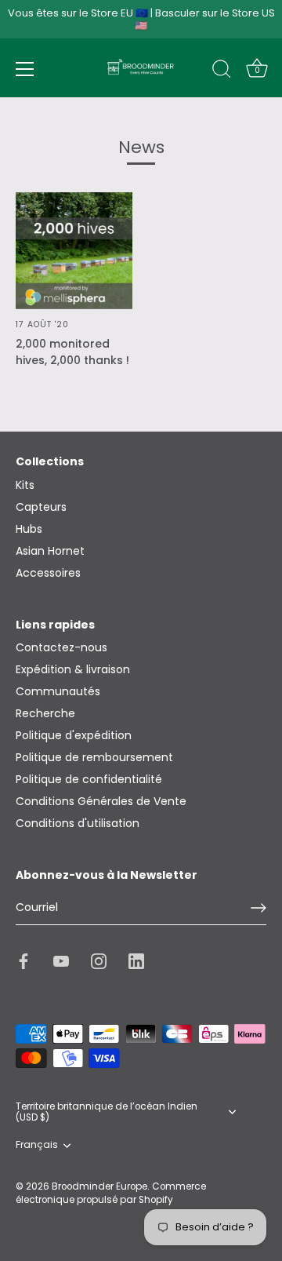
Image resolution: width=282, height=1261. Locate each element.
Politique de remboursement (94, 757)
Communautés (58, 691)
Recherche (45, 713)
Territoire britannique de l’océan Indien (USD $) (106, 1112)
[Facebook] (23, 960)
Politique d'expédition (74, 735)
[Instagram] (99, 960)
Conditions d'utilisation (77, 823)
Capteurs (41, 507)
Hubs (29, 529)
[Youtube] (61, 960)
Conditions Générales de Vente (101, 801)
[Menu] (25, 69)
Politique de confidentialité (89, 779)
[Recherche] (221, 71)
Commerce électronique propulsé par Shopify (111, 1193)
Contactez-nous (61, 647)
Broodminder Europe (99, 1186)
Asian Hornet (50, 551)
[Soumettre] (258, 908)
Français (37, 1145)
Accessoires (48, 573)
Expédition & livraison (73, 669)
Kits (25, 485)
